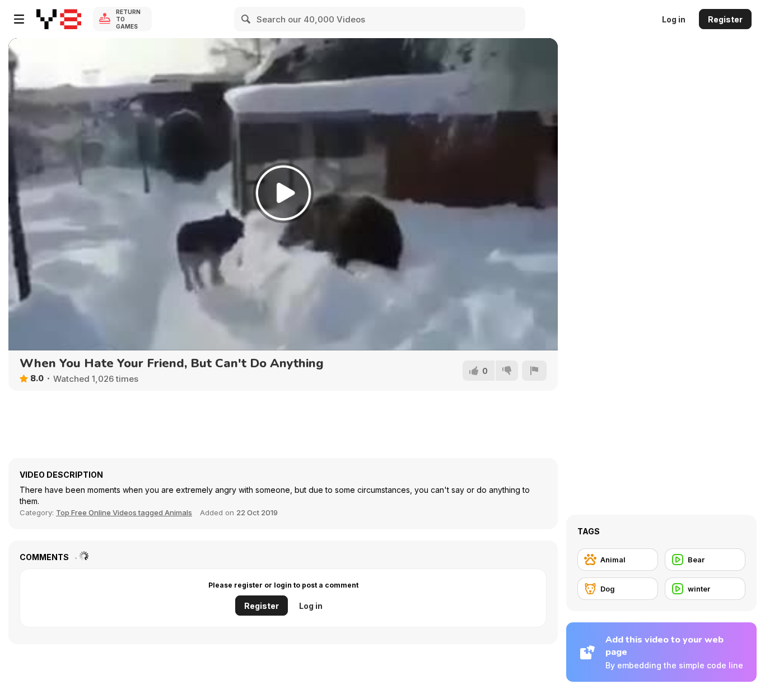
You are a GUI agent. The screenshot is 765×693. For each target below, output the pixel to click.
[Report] (534, 371)
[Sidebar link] (19, 19)
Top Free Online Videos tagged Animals (124, 512)
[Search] (246, 19)
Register (725, 19)
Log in (673, 19)
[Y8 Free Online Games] (59, 19)
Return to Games (128, 19)
